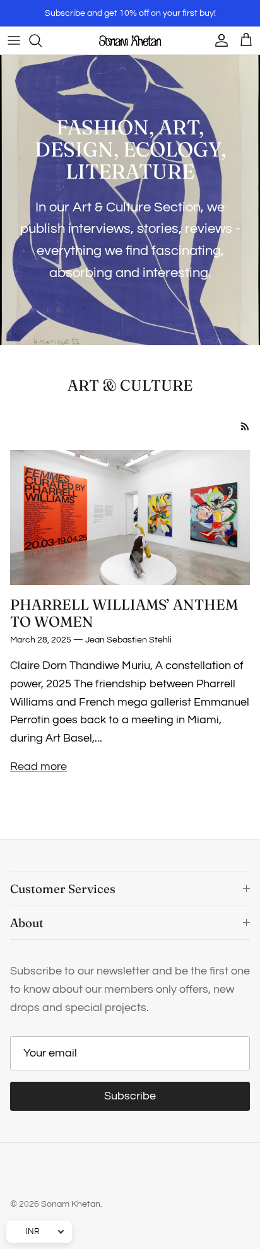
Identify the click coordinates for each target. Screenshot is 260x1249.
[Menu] (14, 40)
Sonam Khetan (70, 1204)
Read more (38, 766)
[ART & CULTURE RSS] (245, 426)
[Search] (42, 40)
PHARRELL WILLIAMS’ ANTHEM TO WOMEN (124, 613)
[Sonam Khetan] (130, 40)
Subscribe (130, 1096)
